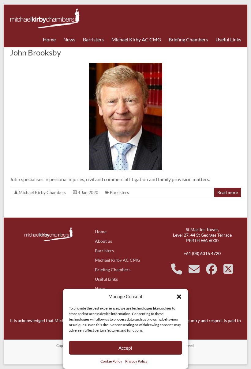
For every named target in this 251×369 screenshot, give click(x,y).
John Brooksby (35, 52)
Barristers (93, 39)
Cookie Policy (111, 361)
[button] (179, 296)
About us (103, 241)
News (69, 39)
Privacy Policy (136, 361)
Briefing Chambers (188, 39)
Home (49, 39)
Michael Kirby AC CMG (136, 39)
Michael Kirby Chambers (42, 192)
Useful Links (228, 39)
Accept (125, 348)
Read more (227, 192)
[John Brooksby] (125, 66)
